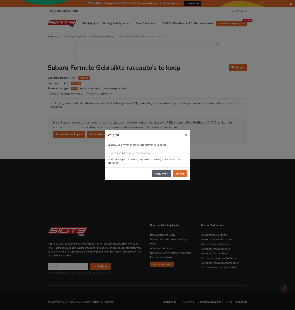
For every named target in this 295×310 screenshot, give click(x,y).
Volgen (180, 173)
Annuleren (161, 173)
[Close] (186, 135)
